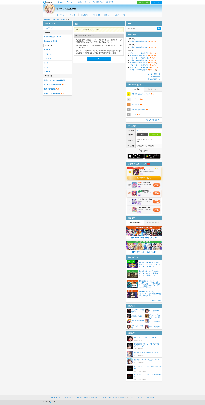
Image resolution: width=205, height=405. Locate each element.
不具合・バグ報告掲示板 (52, 93)
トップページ (61, 15)
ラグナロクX (141, 130)
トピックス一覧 (155, 301)
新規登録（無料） (144, 2)
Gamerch (47, 2)
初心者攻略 (84, 15)
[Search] (159, 28)
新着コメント (108, 15)
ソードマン (47, 49)
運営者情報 (150, 397)
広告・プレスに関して (110, 397)
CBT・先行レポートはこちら (143, 252)
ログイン (156, 2)
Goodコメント (153, 89)
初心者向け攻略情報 (50, 41)
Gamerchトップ (56, 397)
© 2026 (45, 402)
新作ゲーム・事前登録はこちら (142, 238)
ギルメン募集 (96, 15)
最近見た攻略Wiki (153, 222)
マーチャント (48, 71)
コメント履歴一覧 (154, 74)
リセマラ (72, 15)
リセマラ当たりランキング (52, 37)
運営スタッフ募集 (82, 397)
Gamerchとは (69, 397)
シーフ (46, 63)
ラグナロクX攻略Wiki (66, 9)
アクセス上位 (135, 89)
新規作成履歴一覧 (154, 79)
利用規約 (123, 397)
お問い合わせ (95, 397)
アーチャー (47, 67)
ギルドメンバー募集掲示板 (52, 84)
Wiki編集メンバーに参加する (103, 2)
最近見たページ (135, 222)
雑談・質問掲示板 (50, 89)
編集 (61, 2)
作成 (70, 2)
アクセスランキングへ (153, 120)
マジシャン (47, 54)
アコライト (47, 58)
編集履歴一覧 (155, 77)
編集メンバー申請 (120, 15)
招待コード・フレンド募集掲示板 (54, 80)
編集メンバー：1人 (84, 2)
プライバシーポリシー (136, 397)
